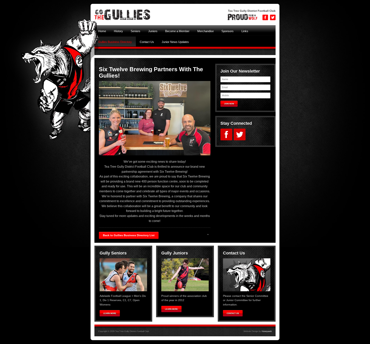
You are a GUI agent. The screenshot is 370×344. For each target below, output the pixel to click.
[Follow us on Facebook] (265, 17)
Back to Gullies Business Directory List (129, 235)
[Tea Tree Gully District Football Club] (122, 19)
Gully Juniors (174, 253)
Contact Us (234, 253)
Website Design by (258, 331)
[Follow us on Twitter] (273, 17)
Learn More (109, 313)
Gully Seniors (113, 253)
